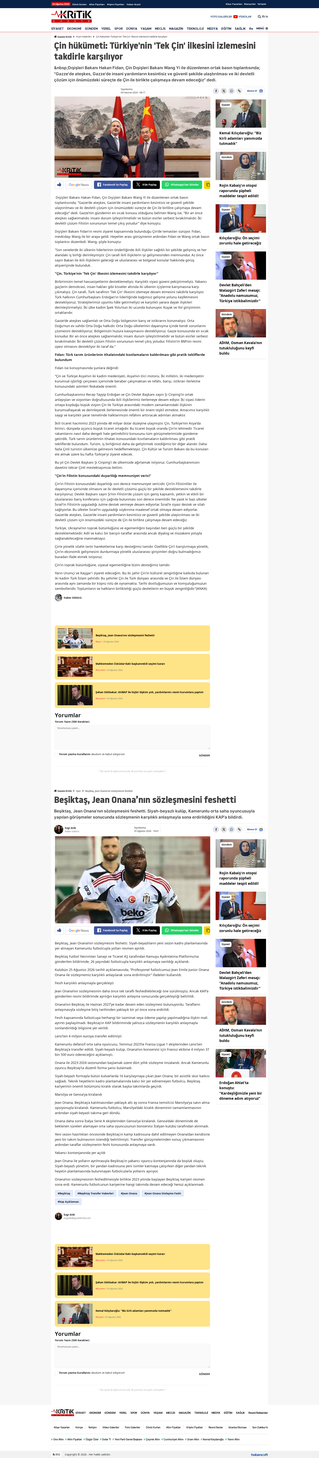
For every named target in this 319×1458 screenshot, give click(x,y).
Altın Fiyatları (96, 4)
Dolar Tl (105, 1439)
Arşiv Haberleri (84, 36)
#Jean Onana (129, 1193)
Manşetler (250, 4)
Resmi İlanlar (216, 1427)
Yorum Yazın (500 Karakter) (72, 721)
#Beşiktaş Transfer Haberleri (96, 1193)
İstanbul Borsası (238, 1427)
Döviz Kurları (79, 4)
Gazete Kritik (64, 36)
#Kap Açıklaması (68, 1201)
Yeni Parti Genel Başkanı (127, 1439)
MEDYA (212, 28)
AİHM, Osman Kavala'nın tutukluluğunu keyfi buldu (240, 348)
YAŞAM (146, 28)
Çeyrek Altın (152, 1439)
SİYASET (57, 28)
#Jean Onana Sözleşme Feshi (163, 1193)
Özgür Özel (90, 1439)
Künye (79, 1427)
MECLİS (160, 28)
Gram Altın (192, 1439)
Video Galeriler (110, 1427)
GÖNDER (204, 755)
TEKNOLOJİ (195, 28)
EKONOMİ (74, 28)
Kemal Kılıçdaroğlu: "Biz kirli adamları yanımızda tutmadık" (240, 138)
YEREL (106, 28)
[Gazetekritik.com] (62, 1412)
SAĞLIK (240, 28)
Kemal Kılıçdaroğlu (212, 1439)
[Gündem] (241, 166)
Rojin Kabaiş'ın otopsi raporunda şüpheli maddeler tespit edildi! (239, 190)
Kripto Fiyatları (115, 4)
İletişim (262, 4)
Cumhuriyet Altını (172, 1439)
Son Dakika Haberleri (264, 1427)
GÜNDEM (91, 28)
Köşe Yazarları (234, 4)
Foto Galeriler (132, 1427)
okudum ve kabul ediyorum (92, 754)
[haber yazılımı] (259, 1454)
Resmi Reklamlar (258, 1412)
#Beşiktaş (64, 1193)
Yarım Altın (232, 1439)
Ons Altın (57, 1439)
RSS (57, 1454)
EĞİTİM (226, 28)
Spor (78, 791)
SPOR (118, 28)
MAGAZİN (176, 28)
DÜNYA (131, 28)
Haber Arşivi (133, 4)
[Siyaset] (241, 113)
